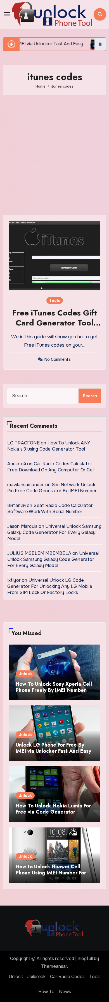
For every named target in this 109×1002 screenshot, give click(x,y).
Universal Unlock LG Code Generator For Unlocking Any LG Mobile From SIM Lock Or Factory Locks (49, 586)
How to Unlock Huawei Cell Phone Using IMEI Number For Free (51, 872)
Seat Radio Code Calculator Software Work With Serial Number (50, 508)
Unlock (25, 673)
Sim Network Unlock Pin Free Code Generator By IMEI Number (52, 488)
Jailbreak (36, 976)
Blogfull (85, 958)
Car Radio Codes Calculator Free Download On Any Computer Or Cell (50, 467)
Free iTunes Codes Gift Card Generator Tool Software (54, 323)
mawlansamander (25, 485)
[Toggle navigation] (7, 14)
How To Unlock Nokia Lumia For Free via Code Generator (53, 808)
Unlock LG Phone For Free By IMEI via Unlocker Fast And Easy (53, 748)
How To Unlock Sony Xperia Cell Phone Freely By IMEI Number (54, 687)
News (65, 991)
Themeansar (54, 966)
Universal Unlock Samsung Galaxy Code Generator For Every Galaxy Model (54, 532)
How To (46, 991)
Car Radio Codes (67, 976)
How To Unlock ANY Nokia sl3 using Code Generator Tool (48, 446)
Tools (54, 300)
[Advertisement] (54, 155)
